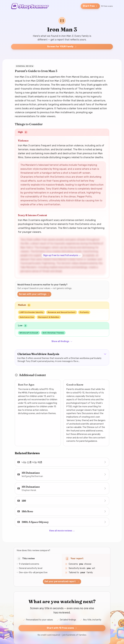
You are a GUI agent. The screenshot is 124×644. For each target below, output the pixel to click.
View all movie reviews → (62, 530)
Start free (89, 6)
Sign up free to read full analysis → (62, 255)
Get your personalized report (60, 581)
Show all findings (60, 341)
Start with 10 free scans (60, 628)
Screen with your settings (32, 294)
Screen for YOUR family (60, 46)
